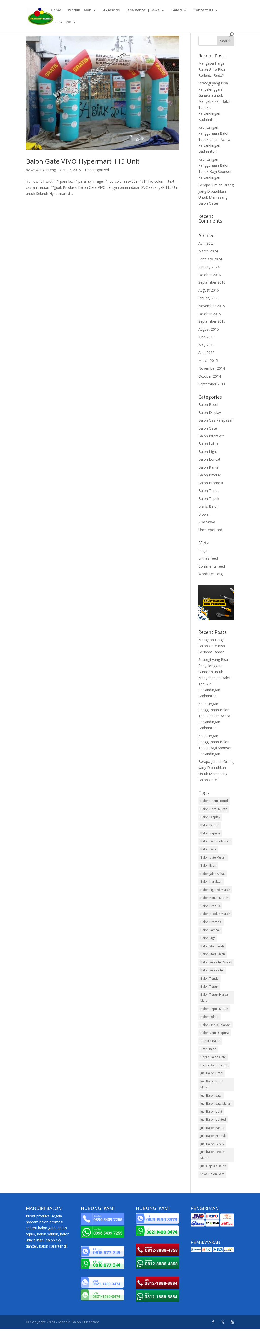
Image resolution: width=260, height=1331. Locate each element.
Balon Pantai (208, 467)
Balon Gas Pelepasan (215, 420)
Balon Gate (207, 428)
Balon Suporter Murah (216, 962)
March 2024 (208, 251)
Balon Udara (209, 1017)
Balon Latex (208, 443)
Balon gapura (210, 833)
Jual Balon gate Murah (216, 1103)
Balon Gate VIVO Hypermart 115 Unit (83, 161)
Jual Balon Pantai (212, 1127)
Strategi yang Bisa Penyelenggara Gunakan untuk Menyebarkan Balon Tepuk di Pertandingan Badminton (214, 101)
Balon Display (209, 412)
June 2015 (206, 337)
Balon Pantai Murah (214, 898)
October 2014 (209, 376)
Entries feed (208, 558)
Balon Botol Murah (213, 809)
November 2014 (211, 368)
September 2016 (211, 282)
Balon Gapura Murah (215, 841)
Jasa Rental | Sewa (143, 10)
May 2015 (206, 345)
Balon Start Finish (212, 954)
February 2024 (210, 259)
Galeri (176, 10)
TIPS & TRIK (61, 22)
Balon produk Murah (215, 914)
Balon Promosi (210, 482)
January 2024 (209, 266)
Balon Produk (209, 475)
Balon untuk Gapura (214, 1033)
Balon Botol (208, 404)
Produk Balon (79, 10)
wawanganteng (43, 169)
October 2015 (209, 313)
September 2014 (211, 384)
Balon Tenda (208, 490)
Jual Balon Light (211, 1111)
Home (56, 10)
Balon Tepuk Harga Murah (214, 997)
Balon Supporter (212, 970)
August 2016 (208, 290)
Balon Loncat (209, 459)
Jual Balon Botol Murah (211, 1084)
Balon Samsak (210, 930)
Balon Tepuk (208, 498)
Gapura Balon (210, 1041)
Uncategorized (97, 169)
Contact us (203, 10)
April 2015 (206, 352)
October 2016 (209, 274)
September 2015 (211, 321)
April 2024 (206, 243)
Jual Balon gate (211, 1095)
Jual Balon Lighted (213, 1119)
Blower (204, 514)
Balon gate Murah (213, 857)
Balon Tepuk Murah (214, 1008)
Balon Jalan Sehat (212, 874)
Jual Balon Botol (211, 1073)
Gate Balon (208, 1049)
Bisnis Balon (208, 506)
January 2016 (209, 298)
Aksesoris (111, 10)
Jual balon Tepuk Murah (212, 1155)
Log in (203, 550)
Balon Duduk (209, 825)
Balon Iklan (208, 865)
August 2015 (208, 329)
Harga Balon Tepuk (214, 1065)
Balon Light (207, 451)
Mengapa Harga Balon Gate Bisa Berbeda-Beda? (211, 69)
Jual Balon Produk (213, 1136)
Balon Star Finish (212, 946)
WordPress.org (210, 573)
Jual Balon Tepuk (212, 1144)
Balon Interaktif (211, 436)
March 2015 (208, 360)
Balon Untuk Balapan (215, 1025)
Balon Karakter (211, 881)
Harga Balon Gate (213, 1057)
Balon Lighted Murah (215, 890)
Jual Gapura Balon (213, 1166)
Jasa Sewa (206, 521)
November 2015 (211, 305)
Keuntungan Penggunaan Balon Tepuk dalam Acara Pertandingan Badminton (214, 139)
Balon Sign (207, 938)
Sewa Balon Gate (212, 1174)
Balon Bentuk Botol (214, 801)
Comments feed (211, 566)
